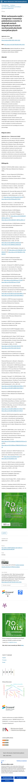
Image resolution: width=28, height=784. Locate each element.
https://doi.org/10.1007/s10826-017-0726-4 (12, 408)
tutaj (22, 645)
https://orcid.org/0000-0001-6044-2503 (11, 40)
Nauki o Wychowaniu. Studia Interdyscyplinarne (15, 1)
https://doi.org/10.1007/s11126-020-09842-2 (12, 293)
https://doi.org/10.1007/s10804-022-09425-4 (12, 386)
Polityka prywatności (22, 760)
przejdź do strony (12, 642)
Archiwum (12, 5)
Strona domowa (5, 5)
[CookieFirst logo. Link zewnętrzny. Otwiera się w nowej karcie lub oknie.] (1, 762)
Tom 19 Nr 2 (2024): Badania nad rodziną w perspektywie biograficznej (11, 7)
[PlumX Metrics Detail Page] (4, 605)
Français (4, 660)
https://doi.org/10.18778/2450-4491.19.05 (14, 44)
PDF (5, 533)
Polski (3, 662)
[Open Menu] (1, 1)
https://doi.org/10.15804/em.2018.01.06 (11, 242)
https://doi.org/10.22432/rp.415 (11, 456)
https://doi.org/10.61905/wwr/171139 (13, 280)
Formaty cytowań (6, 585)
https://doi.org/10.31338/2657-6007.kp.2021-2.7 (13, 220)
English (4, 657)
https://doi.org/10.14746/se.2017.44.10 (13, 197)
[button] (3, 761)
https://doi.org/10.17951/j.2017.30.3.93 (11, 346)
